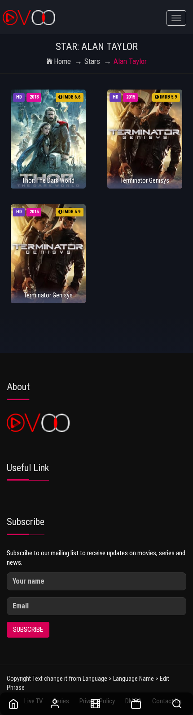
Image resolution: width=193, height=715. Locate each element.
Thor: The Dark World (48, 180)
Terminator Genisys (144, 180)
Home (62, 61)
